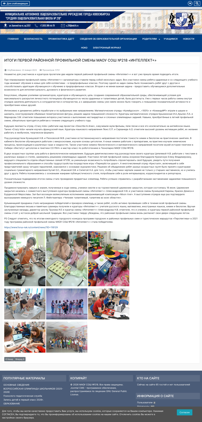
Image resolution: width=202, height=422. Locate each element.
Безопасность (33, 38)
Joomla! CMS (77, 387)
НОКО (84, 47)
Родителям (149, 38)
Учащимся (171, 38)
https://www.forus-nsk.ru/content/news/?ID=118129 (31, 227)
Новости (188, 38)
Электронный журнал (107, 47)
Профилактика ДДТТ (61, 38)
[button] (190, 3)
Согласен (185, 412)
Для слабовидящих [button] (17, 3)
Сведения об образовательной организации (108, 38)
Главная (13, 38)
